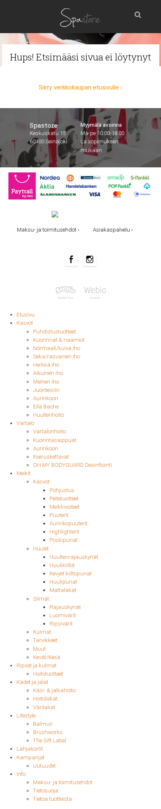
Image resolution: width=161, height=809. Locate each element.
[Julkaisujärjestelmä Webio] (93, 292)
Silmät (41, 599)
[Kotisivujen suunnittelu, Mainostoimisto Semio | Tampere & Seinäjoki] (67, 292)
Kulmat (42, 632)
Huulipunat (63, 582)
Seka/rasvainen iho (56, 356)
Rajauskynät (65, 607)
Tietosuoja (45, 790)
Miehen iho (46, 382)
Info (21, 774)
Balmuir (43, 724)
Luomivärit (63, 615)
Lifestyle (26, 715)
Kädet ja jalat (32, 682)
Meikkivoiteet (65, 507)
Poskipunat (64, 540)
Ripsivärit (61, 624)
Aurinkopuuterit (69, 523)
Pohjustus (62, 490)
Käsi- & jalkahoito (54, 690)
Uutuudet (44, 766)
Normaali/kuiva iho (56, 348)
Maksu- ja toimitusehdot (62, 782)
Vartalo (25, 423)
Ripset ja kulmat (37, 665)
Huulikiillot (62, 565)
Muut (39, 649)
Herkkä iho (46, 365)
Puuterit (59, 515)
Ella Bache (46, 406)
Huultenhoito (48, 415)
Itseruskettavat (51, 457)
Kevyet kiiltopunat (71, 573)
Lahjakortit (30, 749)
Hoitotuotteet (48, 674)
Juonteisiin (46, 390)
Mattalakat (63, 590)
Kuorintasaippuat (54, 440)
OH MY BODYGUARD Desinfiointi (72, 465)
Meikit (24, 473)
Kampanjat (31, 757)
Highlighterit (64, 532)
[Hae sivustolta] (138, 12)
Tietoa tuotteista (52, 799)
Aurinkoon (45, 398)
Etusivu (26, 315)
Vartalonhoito (49, 431)
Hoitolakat (45, 698)
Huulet (41, 549)
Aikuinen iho (48, 373)
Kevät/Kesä (46, 657)
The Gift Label (49, 740)
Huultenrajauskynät (74, 557)
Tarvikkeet (45, 640)
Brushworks (48, 732)
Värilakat (44, 707)
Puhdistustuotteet (54, 331)
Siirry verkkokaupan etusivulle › (81, 87)
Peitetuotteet (64, 498)
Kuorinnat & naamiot (59, 340)
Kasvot (25, 323)
